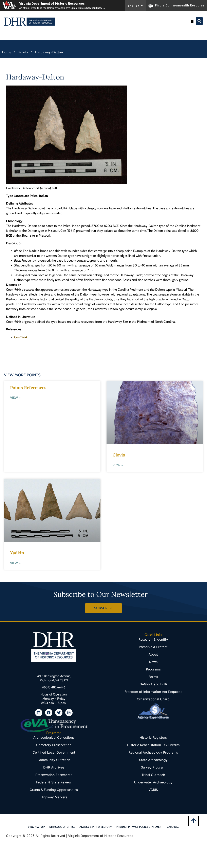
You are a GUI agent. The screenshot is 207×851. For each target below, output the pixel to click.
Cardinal (173, 826)
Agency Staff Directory (95, 826)
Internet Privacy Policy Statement (139, 826)
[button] (192, 21)
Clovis (119, 455)
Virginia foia (36, 826)
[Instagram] (69, 712)
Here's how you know (90, 8)
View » (15, 398)
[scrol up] (193, 820)
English (136, 5)
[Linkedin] (38, 712)
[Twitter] (58, 712)
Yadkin (17, 552)
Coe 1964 (20, 337)
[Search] (199, 21)
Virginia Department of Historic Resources (52, 3)
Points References (28, 387)
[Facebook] (48, 712)
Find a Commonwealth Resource (180, 5)
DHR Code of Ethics (62, 826)
